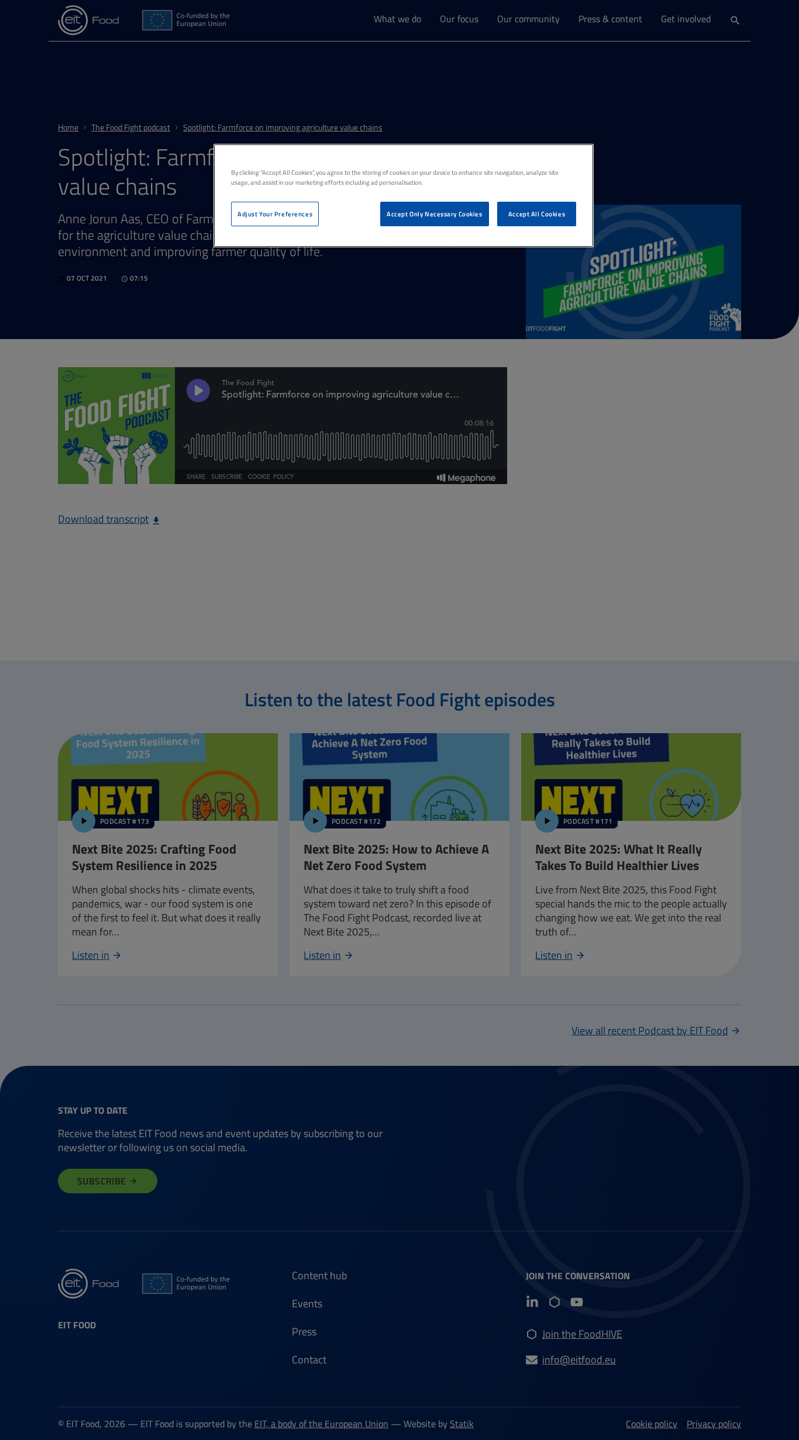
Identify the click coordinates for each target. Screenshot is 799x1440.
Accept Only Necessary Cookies (435, 214)
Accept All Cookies (536, 214)
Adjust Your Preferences (274, 214)
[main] (403, 195)
